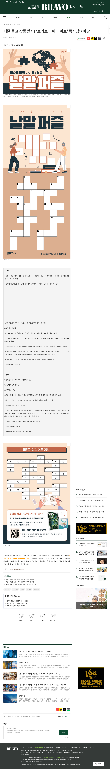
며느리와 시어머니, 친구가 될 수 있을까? (17, 603)
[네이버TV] (23, 2)
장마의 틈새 (22, 696)
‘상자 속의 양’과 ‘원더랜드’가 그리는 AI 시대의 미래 (35, 651)
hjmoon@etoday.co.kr (17, 569)
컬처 (68, 17)
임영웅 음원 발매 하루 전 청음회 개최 (16, 606)
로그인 (96, 11)
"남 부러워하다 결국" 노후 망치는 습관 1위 (91, 500)
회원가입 (101, 11)
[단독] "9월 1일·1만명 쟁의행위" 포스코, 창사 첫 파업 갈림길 (21, 584)
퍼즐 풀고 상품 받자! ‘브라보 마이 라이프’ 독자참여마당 (20, 579)
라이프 (55, 17)
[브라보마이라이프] (55, 7)
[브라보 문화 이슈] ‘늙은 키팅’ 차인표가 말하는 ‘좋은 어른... (92, 506)
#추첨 (22, 589)
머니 (81, 17)
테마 (93, 17)
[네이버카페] (20, 2)
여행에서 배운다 (24, 662)
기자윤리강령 (51, 757)
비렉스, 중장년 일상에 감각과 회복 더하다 (17, 601)
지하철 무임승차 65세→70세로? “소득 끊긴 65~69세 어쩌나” (91, 495)
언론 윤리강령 (45, 757)
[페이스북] (13, 2)
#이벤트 (29, 589)
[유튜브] (16, 2)
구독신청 (67, 716)
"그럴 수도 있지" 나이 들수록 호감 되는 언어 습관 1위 (92, 512)
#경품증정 (36, 589)
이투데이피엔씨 (32, 764)
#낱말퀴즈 (15, 589)
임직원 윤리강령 (58, 757)
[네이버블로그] (7, 2)
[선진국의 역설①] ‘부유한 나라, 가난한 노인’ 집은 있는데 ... (91, 517)
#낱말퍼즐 (7, 589)
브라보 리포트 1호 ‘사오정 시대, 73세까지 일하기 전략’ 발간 (87, 578)
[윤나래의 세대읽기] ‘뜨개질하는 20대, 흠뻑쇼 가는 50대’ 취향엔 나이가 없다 (43, 685)
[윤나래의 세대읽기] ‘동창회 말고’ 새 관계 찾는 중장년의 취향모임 (39, 674)
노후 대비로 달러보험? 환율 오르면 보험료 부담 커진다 (86, 553)
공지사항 (60, 716)
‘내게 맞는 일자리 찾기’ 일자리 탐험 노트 (87, 545)
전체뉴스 (17, 17)
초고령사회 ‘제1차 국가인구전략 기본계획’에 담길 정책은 (87, 569)
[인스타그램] (10, 2)
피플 (30, 17)
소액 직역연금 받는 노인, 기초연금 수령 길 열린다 (87, 561)
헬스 (43, 17)
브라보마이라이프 (10, 24)
